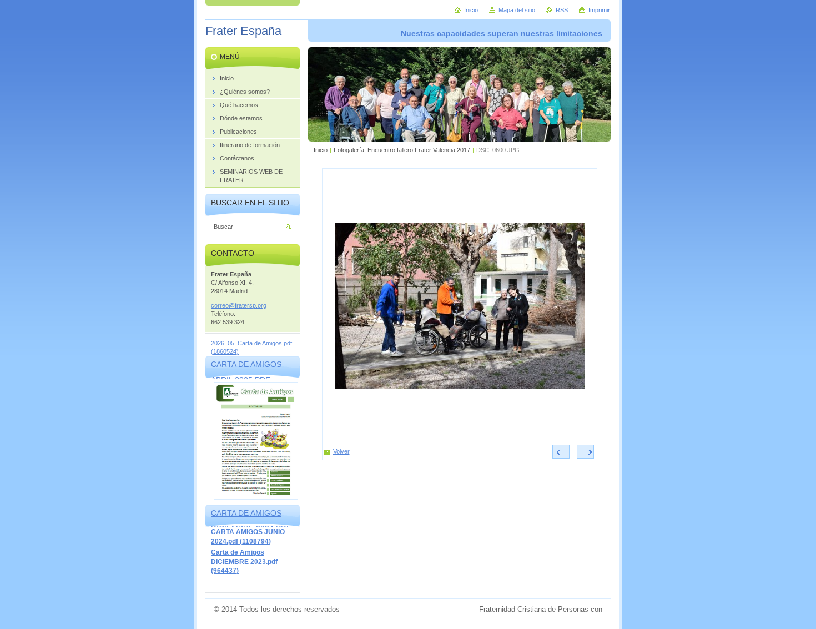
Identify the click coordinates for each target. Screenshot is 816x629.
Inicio (321, 150)
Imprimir (599, 10)
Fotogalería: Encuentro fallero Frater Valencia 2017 (402, 150)
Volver (341, 451)
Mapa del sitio (516, 10)
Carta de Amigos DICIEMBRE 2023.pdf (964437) (244, 562)
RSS (562, 10)
